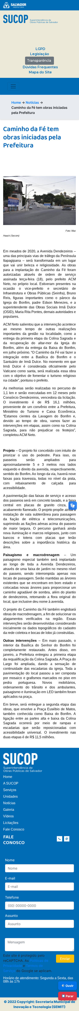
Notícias (32, 102)
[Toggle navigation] (13, 86)
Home (16, 102)
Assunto (11, 915)
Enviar (65, 958)
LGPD (40, 49)
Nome (10, 860)
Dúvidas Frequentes (40, 67)
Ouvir (69, 985)
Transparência (39, 61)
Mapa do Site (40, 72)
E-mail (10, 878)
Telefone (12, 897)
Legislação (39, 54)
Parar (69, 996)
